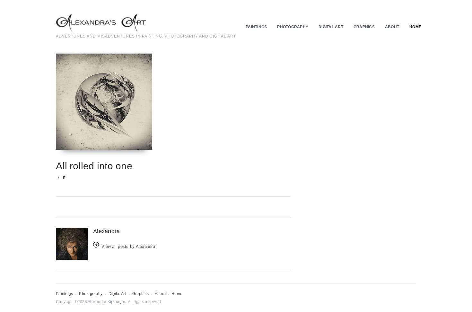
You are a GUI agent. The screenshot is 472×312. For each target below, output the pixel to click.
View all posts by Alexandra (128, 246)
